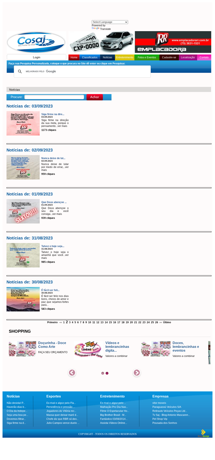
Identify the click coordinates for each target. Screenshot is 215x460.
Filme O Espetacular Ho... (114, 410)
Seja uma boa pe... (17, 414)
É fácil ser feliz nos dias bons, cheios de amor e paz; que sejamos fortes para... (55, 300)
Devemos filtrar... (16, 418)
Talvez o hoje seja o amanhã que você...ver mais (55, 255)
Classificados (89, 57)
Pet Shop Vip (159, 418)
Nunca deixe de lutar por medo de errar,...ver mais (55, 167)
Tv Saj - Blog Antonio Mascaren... (171, 414)
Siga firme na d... (16, 422)
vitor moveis (159, 403)
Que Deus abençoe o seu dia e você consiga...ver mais (55, 211)
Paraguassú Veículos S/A (166, 406)
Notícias (107, 57)
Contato (204, 57)
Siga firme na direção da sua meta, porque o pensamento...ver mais (55, 123)
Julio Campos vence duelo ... (62, 422)
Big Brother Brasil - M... (113, 414)
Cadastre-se (169, 57)
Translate (105, 29)
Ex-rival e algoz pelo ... (113, 403)
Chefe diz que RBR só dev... (62, 418)
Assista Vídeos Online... (113, 422)
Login (36, 57)
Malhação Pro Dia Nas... (114, 406)
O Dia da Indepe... (17, 410)
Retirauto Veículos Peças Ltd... (169, 410)
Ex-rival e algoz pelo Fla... (61, 403)
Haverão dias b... (16, 406)
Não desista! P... (16, 403)
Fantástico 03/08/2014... (113, 418)
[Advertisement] (110, 11)
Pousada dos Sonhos (164, 422)
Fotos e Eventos (147, 57)
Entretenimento (124, 57)
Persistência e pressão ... (60, 406)
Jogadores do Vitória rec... (61, 410)
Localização (188, 57)
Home (74, 57)
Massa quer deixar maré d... (62, 414)
